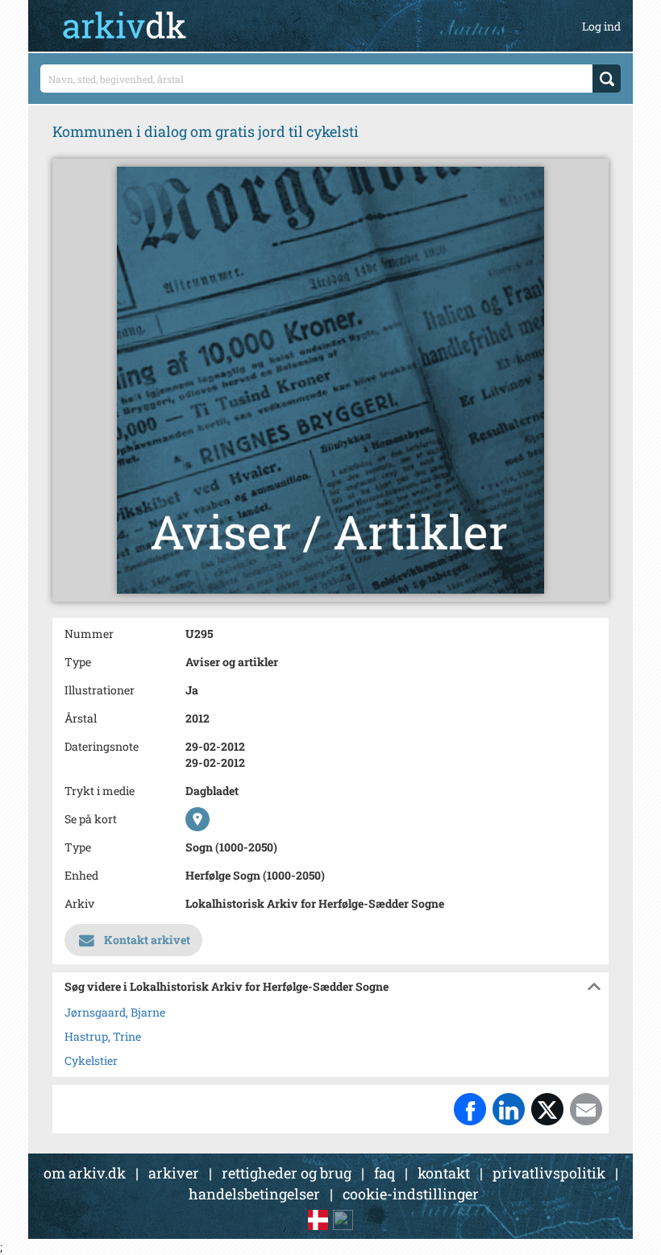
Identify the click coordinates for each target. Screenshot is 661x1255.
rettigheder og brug (286, 1173)
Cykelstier (91, 1060)
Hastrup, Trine (102, 1036)
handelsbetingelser (254, 1193)
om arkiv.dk (85, 1173)
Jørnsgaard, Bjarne (114, 1012)
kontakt (444, 1173)
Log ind (601, 26)
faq (384, 1173)
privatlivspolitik (549, 1173)
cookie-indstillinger (411, 1193)
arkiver (173, 1173)
